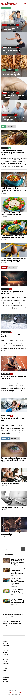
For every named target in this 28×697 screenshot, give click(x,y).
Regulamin (22, 692)
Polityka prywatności (14, 692)
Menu (25, 4)
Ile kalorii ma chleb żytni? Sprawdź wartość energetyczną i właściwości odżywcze (12, 152)
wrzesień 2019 (6, 679)
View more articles (11, 126)
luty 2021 (5, 648)
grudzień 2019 (6, 674)
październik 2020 (6, 656)
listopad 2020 (5, 654)
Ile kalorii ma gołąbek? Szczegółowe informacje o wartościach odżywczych (13, 237)
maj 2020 (4, 665)
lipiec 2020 (5, 661)
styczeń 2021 (5, 650)
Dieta (4, 70)
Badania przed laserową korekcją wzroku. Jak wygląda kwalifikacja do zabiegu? (14, 459)
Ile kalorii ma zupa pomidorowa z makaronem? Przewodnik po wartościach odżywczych (14, 190)
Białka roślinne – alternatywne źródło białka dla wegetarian (12, 74)
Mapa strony (6, 692)
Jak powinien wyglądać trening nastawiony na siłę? (12, 29)
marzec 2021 (5, 647)
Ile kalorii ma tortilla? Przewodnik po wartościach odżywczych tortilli (12, 214)
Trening (5, 25)
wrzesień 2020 (6, 658)
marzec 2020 (5, 668)
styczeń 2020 (5, 672)
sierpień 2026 (5, 638)
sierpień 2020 (5, 659)
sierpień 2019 (5, 681)
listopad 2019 (5, 676)
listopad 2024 (5, 643)
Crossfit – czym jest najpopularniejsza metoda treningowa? (13, 534)
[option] (20, 8)
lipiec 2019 (5, 683)
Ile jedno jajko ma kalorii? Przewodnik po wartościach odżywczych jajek (13, 260)
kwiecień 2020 (5, 667)
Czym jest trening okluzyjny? (10, 484)
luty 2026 (5, 641)
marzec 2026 (5, 639)
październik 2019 (6, 677)
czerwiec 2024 (6, 645)
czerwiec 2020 (6, 663)
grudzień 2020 (6, 652)
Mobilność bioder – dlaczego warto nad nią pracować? (13, 119)
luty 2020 (5, 670)
